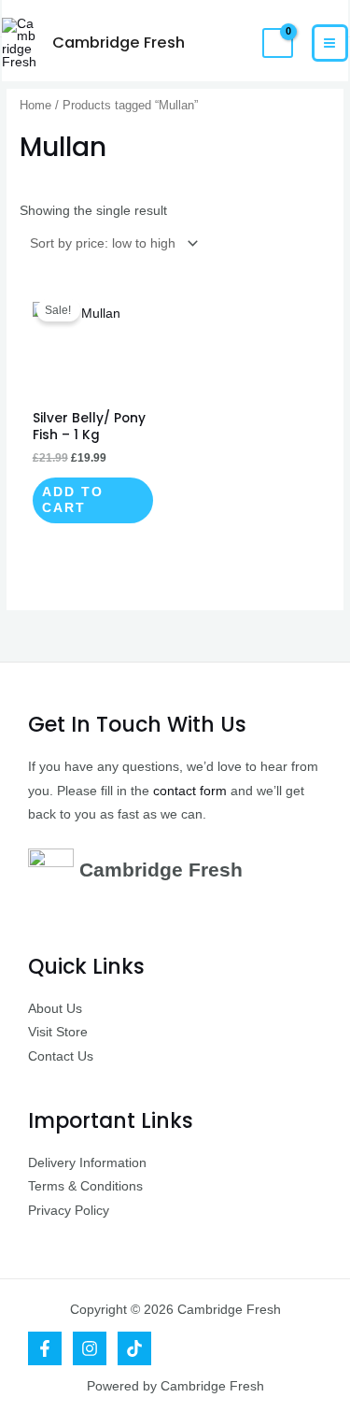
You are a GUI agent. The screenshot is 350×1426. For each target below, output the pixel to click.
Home (35, 105)
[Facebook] (45, 1348)
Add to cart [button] (73, 500)
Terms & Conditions (85, 1186)
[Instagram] (89, 1348)
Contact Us (60, 1056)
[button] (233, 43)
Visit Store (58, 1032)
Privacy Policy (68, 1211)
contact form (190, 791)
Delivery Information (87, 1163)
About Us (55, 1009)
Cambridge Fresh (118, 42)
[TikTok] (134, 1348)
